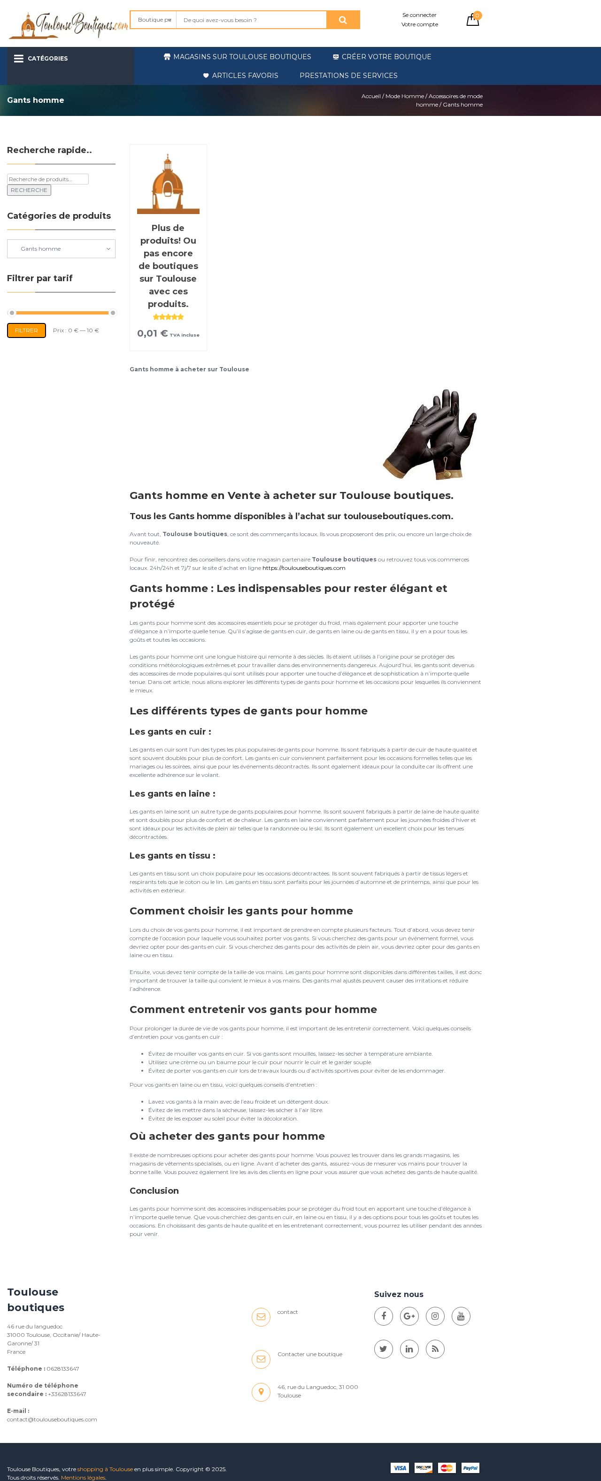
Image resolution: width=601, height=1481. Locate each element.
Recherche (29, 189)
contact (287, 1311)
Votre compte (419, 24)
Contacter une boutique (309, 1354)
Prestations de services (349, 75)
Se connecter (419, 14)
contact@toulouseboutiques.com (52, 1419)
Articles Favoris (245, 75)
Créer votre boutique (386, 57)
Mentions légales (83, 1477)
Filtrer (26, 330)
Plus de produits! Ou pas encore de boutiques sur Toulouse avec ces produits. (168, 266)
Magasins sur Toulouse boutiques (242, 57)
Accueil (371, 96)
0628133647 (62, 1368)
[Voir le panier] (473, 23)
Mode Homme (404, 96)
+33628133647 (67, 1393)
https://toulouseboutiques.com (304, 567)
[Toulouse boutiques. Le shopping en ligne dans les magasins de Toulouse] (383, 1316)
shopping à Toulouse (105, 1469)
